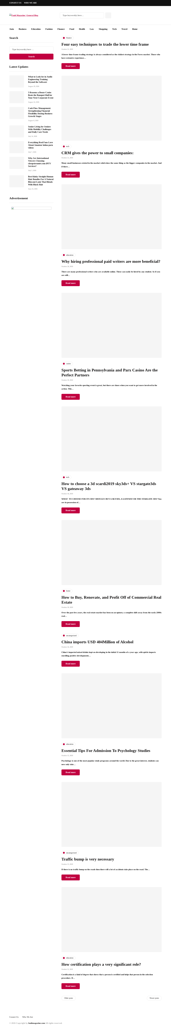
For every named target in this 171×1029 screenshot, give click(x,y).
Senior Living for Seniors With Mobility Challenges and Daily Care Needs (39, 129)
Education (36, 29)
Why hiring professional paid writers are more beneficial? (110, 261)
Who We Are (30, 3)
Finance (61, 29)
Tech (114, 29)
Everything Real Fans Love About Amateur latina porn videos (40, 145)
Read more (71, 66)
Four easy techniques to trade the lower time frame (105, 44)
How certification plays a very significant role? (101, 964)
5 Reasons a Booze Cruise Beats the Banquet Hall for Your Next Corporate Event (40, 95)
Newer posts (154, 998)
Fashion (49, 29)
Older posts (68, 998)
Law (92, 29)
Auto (11, 29)
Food (71, 29)
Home (134, 29)
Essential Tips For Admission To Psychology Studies (105, 750)
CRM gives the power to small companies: (97, 153)
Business (22, 29)
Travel (124, 29)
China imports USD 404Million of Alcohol (97, 642)
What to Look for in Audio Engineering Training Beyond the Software (40, 79)
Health (82, 29)
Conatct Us (15, 3)
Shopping (103, 29)
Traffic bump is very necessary (87, 859)
